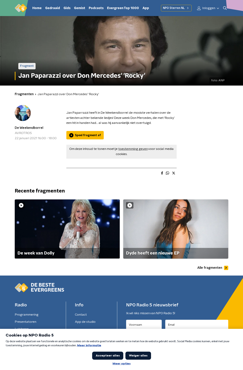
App (145, 8)
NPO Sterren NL (174, 8)
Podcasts (96, 8)
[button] (224, 8)
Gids (67, 8)
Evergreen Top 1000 (123, 8)
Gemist (79, 8)
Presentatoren (25, 321)
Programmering (26, 314)
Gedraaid (52, 8)
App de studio (85, 321)
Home (37, 8)
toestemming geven (133, 149)
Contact (81, 314)
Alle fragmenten (209, 267)
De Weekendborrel (29, 128)
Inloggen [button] (208, 8)
